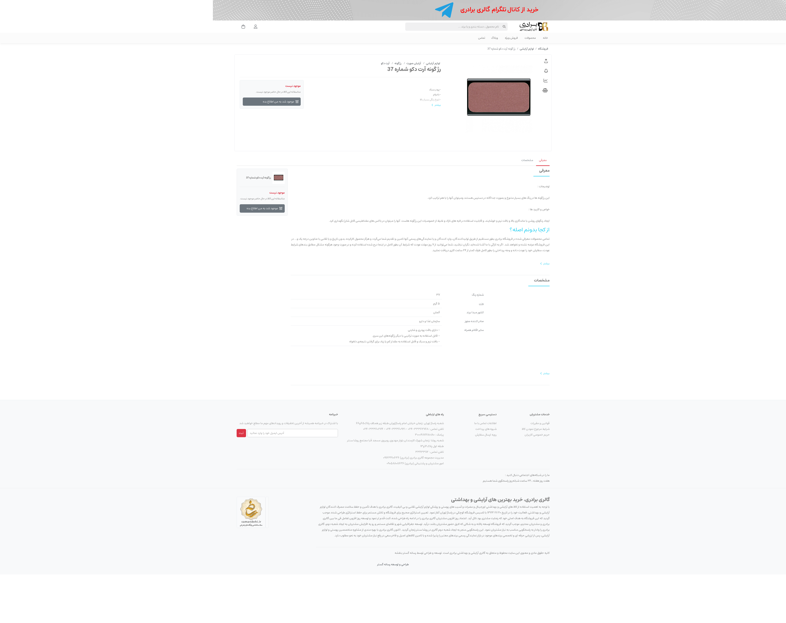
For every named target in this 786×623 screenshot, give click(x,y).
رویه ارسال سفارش (486, 434)
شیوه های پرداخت (486, 429)
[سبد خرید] (242, 26)
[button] (546, 61)
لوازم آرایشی (527, 48)
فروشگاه (543, 48)
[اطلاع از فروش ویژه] (546, 70)
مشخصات (527, 160)
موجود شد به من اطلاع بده (278, 101)
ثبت (241, 433)
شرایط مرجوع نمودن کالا (536, 429)
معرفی (543, 160)
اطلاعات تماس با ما (485, 423)
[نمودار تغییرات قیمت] (546, 80)
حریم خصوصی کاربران (537, 434)
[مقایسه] (546, 90)
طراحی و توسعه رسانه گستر (393, 564)
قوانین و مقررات (540, 423)
